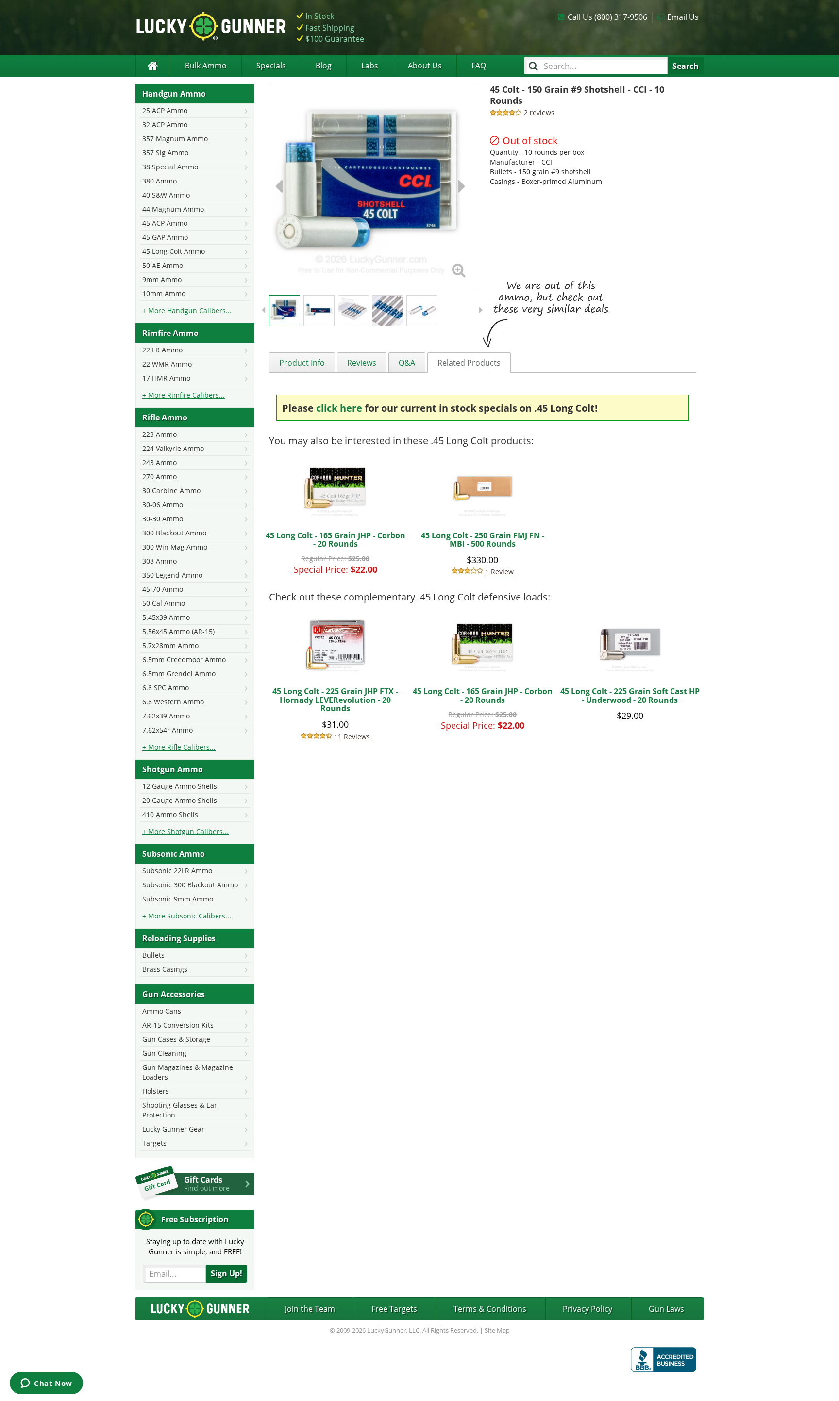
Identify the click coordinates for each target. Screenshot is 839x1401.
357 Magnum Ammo (175, 138)
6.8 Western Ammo (173, 701)
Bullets (153, 955)
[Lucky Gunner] (152, 66)
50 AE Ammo (162, 265)
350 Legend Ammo (172, 575)
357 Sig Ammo (165, 152)
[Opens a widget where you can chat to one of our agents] (46, 1384)
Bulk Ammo (206, 65)
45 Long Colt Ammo (173, 251)
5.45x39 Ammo (166, 617)
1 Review (499, 571)
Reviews (361, 362)
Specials (271, 65)
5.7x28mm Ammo (170, 645)
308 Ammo (159, 561)
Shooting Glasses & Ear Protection (179, 1110)
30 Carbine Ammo (171, 490)
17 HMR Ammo (166, 378)
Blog (324, 65)
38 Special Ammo (170, 166)
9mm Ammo (162, 279)
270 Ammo (159, 476)
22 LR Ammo (162, 349)
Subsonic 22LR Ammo (177, 870)
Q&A (407, 362)
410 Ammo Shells (170, 814)
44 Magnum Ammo (173, 209)
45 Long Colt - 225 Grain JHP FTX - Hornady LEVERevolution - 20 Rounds (335, 700)
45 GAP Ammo (165, 237)
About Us (425, 65)
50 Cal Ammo (163, 603)
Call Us (607, 17)
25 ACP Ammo (164, 110)
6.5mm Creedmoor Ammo (184, 659)
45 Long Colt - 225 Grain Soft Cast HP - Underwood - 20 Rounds (630, 695)
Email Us (683, 17)
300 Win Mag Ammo (174, 546)
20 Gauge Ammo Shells (179, 800)
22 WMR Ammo (167, 363)
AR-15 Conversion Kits (178, 1025)
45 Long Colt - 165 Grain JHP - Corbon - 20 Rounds (335, 540)
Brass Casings (164, 969)
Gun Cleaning (164, 1053)
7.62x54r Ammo (167, 729)
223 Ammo (159, 434)
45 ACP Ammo (164, 223)
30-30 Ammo (162, 518)
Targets (154, 1143)
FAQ (478, 65)
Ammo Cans (161, 1011)
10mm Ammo (163, 293)
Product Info (302, 362)
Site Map (497, 1330)
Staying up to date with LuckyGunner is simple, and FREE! (195, 1246)
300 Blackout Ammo (174, 532)
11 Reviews (352, 736)
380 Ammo (159, 180)
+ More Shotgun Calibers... (185, 831)
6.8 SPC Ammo (165, 687)
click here (339, 408)
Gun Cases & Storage (176, 1039)
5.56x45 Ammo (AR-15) (178, 631)
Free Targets (394, 1308)
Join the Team (310, 1308)
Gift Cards (207, 1183)
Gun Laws (666, 1308)
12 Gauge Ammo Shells (179, 786)
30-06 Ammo (162, 504)
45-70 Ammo (162, 589)
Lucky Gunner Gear (173, 1129)
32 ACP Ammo (164, 124)
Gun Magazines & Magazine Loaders (187, 1072)
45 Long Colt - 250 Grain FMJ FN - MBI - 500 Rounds (482, 540)
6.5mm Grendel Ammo (179, 673)
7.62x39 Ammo (166, 715)
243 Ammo (159, 462)
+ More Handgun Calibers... (187, 310)
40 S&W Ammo (166, 195)
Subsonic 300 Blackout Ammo (190, 884)
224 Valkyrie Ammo (173, 448)
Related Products (469, 362)
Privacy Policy (587, 1308)
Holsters (155, 1091)
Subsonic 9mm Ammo (177, 898)
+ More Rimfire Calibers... (183, 395)
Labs (369, 65)
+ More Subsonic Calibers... (186, 915)
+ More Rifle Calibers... (179, 746)
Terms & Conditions (489, 1308)
